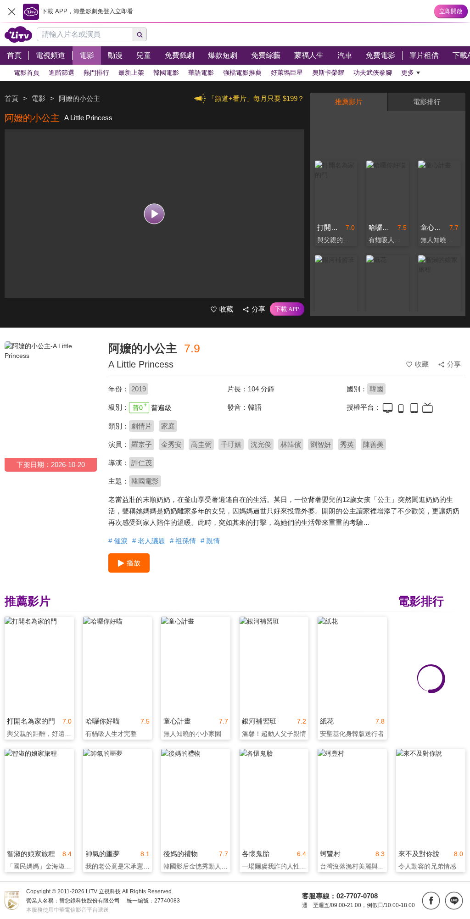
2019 (138, 389)
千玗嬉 (231, 444)
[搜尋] (140, 34)
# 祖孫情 (183, 541)
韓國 (376, 389)
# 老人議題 (148, 541)
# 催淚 (118, 541)
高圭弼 (201, 444)
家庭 (168, 426)
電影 (38, 98)
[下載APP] (287, 309)
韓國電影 (145, 481)
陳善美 (373, 444)
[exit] (11, 11)
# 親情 (210, 541)
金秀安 (171, 444)
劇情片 (141, 426)
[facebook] (431, 900)
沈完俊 (261, 444)
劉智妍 (320, 444)
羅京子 (141, 444)
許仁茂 (141, 463)
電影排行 (427, 102)
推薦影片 (349, 102)
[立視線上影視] (18, 34)
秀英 (347, 444)
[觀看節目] (154, 213)
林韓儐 (290, 444)
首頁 (11, 98)
